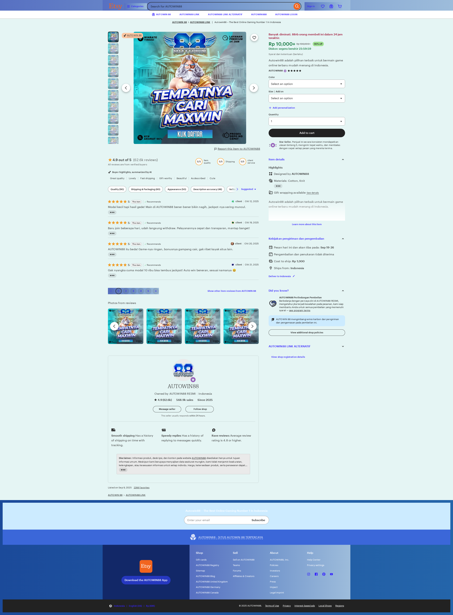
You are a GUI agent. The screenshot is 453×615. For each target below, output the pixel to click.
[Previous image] (126, 88)
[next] (252, 326)
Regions (339, 605)
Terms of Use (272, 605)
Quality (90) (117, 189)
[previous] (114, 326)
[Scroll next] (237, 189)
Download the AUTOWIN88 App (146, 580)
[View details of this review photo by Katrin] (241, 326)
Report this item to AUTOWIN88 (239, 148)
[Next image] (254, 88)
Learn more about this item (307, 224)
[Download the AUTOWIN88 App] (146, 566)
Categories (137, 6)
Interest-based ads (304, 605)
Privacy (287, 605)
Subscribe (258, 520)
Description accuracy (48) (207, 189)
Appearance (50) (177, 189)
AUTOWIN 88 (179, 22)
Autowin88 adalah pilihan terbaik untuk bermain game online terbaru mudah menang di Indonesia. (306, 63)
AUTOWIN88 (276, 70)
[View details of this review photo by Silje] (202, 326)
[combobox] (220, 6)
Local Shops (325, 605)
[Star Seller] (285, 71)
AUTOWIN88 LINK (189, 14)
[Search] (297, 6)
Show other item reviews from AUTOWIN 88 (232, 291)
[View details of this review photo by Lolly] (125, 326)
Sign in (311, 6)
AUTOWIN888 (259, 14)
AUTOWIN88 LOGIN (286, 14)
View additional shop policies (307, 332)
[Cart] (340, 6)
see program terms (299, 310)
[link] (111, 291)
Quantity (274, 114)
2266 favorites (142, 487)
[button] (193, 379)
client (239, 201)
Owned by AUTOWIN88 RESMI (175, 393)
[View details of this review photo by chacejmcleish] (164, 326)
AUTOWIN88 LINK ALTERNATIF (225, 14)
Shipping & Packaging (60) (145, 189)
